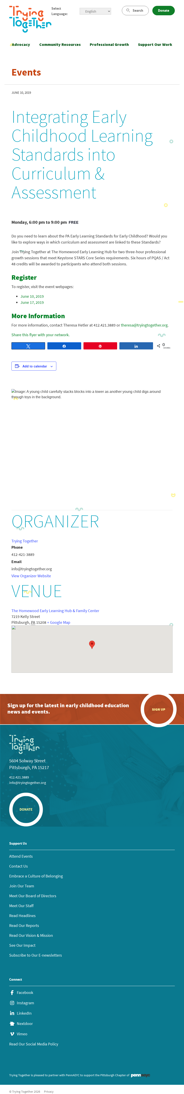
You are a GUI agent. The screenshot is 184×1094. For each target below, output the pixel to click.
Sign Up (158, 709)
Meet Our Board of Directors (32, 895)
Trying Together (24, 541)
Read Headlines (22, 915)
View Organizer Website (31, 575)
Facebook (25, 993)
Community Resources (60, 44)
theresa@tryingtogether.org (144, 325)
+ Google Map (58, 622)
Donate (163, 10)
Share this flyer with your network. (40, 334)
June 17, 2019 (32, 302)
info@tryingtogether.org (27, 782)
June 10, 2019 (32, 296)
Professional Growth (109, 44)
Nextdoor (25, 1024)
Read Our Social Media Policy (33, 1044)
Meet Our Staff (21, 905)
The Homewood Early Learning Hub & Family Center (55, 610)
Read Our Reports (24, 925)
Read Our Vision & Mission (31, 935)
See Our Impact (22, 945)
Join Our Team (21, 885)
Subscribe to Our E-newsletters (35, 955)
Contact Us (18, 866)
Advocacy (21, 44)
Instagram (25, 1003)
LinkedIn (24, 1013)
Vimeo (22, 1034)
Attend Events (21, 856)
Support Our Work (155, 44)
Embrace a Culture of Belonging (36, 876)
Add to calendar (34, 366)
